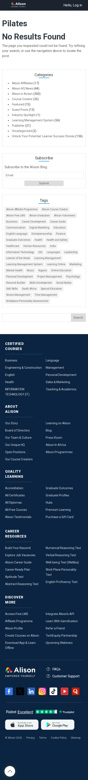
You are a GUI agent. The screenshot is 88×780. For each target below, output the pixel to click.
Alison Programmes (59, 452)
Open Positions (15, 452)
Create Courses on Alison (22, 635)
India (53, 246)
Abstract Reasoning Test (21, 584)
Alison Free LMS (15, 215)
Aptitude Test (14, 576)
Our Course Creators (19, 459)
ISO (40, 252)
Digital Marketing (39, 227)
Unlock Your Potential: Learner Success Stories (43, 136)
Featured (18, 104)
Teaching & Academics (61, 389)
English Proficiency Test (62, 582)
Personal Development (19, 276)
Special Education (51, 288)
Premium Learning (58, 509)
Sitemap (76, 737)
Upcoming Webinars (59, 642)
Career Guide (58, 221)
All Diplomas (13, 502)
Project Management (49, 276)
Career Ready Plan (17, 569)
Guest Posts (20, 109)
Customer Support (65, 676)
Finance (60, 233)
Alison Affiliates (22, 83)
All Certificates (15, 495)
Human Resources (34, 246)
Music (30, 270)
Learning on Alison (58, 423)
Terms (43, 737)
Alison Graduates (39, 215)
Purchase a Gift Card (59, 517)
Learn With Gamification (62, 621)
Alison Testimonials (18, 517)
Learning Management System (33, 120)
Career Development (34, 221)
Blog (49, 430)
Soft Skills (12, 288)
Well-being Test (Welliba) (62, 562)
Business (12, 221)
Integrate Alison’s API (60, 614)
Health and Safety (57, 239)
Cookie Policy (59, 737)
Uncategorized (22, 131)
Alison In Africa (56, 445)
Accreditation (14, 488)
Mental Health (14, 270)
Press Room (54, 437)
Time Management (46, 294)
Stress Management (18, 294)
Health (38, 239)
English (10, 375)
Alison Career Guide (18, 562)
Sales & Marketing (58, 382)
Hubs (49, 502)
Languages (53, 252)
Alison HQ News (22, 88)
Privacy (30, 737)
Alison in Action (22, 93)
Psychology (73, 276)
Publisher (18, 125)
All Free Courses (16, 509)
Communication (15, 227)
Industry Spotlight (24, 115)
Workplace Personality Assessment (27, 301)
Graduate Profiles (57, 495)
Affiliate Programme (19, 621)
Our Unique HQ (15, 445)
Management (55, 367)
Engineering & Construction (23, 367)
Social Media (63, 282)
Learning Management (47, 258)
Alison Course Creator (55, 209)
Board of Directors (17, 430)
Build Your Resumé (18, 548)
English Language (16, 233)
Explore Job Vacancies (20, 555)
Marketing (75, 264)
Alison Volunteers (64, 215)
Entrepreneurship (42, 233)
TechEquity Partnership (61, 635)
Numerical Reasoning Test (63, 548)
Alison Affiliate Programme (22, 209)
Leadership (70, 252)
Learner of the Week (18, 258)
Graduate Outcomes (18, 239)
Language (52, 360)
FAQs (56, 669)
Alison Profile (14, 628)
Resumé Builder (15, 282)
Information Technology (20, 252)
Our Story (11, 423)
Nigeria (42, 270)
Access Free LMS (16, 614)
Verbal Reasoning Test (61, 555)
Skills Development (40, 282)
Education (60, 227)
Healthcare (12, 246)
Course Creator (22, 99)
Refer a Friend (55, 628)
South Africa (29, 288)
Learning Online (56, 264)
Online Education (61, 270)
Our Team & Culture (18, 437)
